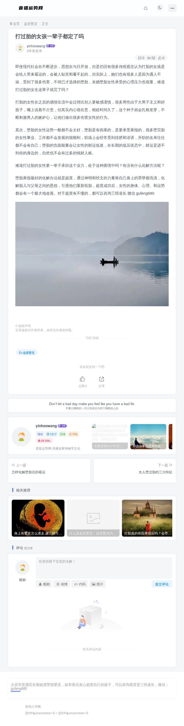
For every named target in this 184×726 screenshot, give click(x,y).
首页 (16, 23)
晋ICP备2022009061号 (73, 713)
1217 (53, 434)
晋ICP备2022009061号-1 (41, 713)
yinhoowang (36, 45)
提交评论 (162, 584)
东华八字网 (33, 706)
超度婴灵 (30, 23)
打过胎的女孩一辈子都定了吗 (49, 36)
